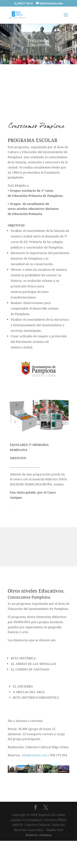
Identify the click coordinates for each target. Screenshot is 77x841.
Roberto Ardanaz (39, 835)
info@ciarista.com (34, 755)
